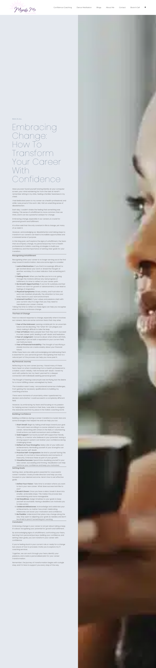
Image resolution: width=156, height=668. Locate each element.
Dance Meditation (84, 7)
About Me (110, 7)
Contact (122, 7)
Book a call (135, 7)
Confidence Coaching (63, 7)
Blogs (98, 7)
